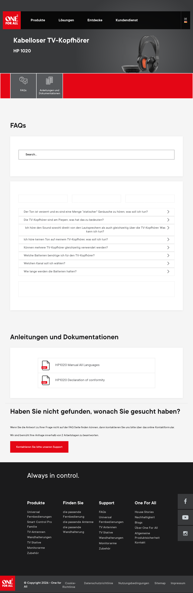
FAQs (23, 90)
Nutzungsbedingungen (133, 583)
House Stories (144, 512)
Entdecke (94, 20)
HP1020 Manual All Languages (77, 365)
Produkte (38, 20)
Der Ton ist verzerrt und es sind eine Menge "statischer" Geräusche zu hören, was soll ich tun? (86, 212)
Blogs (138, 522)
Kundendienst (127, 20)
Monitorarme (36, 548)
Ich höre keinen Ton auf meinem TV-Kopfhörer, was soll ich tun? (66, 239)
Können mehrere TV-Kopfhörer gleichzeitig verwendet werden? (66, 247)
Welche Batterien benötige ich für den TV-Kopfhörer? (59, 255)
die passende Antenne (78, 522)
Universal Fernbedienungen (39, 515)
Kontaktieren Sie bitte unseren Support (39, 447)
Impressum (178, 583)
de (187, 22)
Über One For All (146, 528)
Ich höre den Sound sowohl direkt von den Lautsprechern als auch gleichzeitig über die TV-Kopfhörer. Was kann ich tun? (95, 229)
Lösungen (66, 20)
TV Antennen (108, 527)
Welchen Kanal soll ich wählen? (44, 263)
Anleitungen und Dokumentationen (49, 92)
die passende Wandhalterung (73, 530)
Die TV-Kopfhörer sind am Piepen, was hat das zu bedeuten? (64, 220)
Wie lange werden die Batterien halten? (50, 271)
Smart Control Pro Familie (39, 525)
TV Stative (34, 542)
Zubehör (33, 553)
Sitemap (160, 583)
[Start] (12, 20)
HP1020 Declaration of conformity (80, 380)
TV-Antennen (36, 532)
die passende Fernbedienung (73, 515)
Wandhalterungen (39, 537)
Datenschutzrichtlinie (98, 583)
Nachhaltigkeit (145, 517)
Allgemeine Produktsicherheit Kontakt (147, 538)
